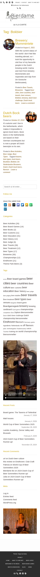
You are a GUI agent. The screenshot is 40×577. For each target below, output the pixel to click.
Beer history (20, 291)
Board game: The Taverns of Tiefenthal (19, 412)
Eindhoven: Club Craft (24, 462)
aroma (5, 279)
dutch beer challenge (15, 315)
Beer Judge (7, 154)
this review (7, 462)
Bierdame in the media (12, 563)
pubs (4, 328)
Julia (5, 477)
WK (17, 331)
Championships (9, 258)
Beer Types (8, 251)
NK (21, 325)
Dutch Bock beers (11, 114)
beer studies (15, 295)
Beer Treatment (9, 248)
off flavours (28, 325)
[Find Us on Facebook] (7, 2)
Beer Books (8, 230)
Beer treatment (8, 299)
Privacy (17, 2)
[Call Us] (4, 2)
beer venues (26, 95)
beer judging (7, 295)
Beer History (8, 239)
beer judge (30, 291)
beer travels (29, 295)
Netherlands (15, 325)
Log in (5, 493)
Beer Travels (27, 87)
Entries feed (8, 496)
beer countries (25, 93)
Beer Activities (16, 151)
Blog (24, 567)
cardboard (7, 309)
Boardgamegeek (11, 306)
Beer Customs (9, 233)
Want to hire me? (33, 2)
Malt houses (8, 418)
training (12, 331)
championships (26, 309)
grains (33, 322)
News (30, 567)
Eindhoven (7, 261)
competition (6, 312)
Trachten (6, 331)
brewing (32, 306)
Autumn (18, 157)
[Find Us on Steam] (12, 2)
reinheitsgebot (11, 328)
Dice (12, 312)
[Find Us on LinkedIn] (9, 2)
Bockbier (6, 162)
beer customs (16, 288)
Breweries (19, 90)
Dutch (5, 167)
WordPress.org (9, 503)
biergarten (14, 303)
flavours (6, 169)
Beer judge (29, 560)
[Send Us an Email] (1, 2)
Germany (27, 322)
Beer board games (16, 278)
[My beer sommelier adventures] (20, 16)
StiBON (28, 328)
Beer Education (9, 236)
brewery (25, 98)
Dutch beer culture (16, 458)
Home (7, 560)
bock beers (16, 159)
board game (22, 303)
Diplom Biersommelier (23, 312)
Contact (24, 2)
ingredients (7, 325)
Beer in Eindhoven (14, 567)
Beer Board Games (11, 227)
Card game (16, 309)
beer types (7, 159)
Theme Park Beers (11, 264)
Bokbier (18, 98)
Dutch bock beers (15, 167)
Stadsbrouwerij (21, 328)
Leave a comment (28, 103)
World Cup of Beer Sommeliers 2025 (18, 424)
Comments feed (10, 500)
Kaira (25, 554)
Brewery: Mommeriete (24, 42)
